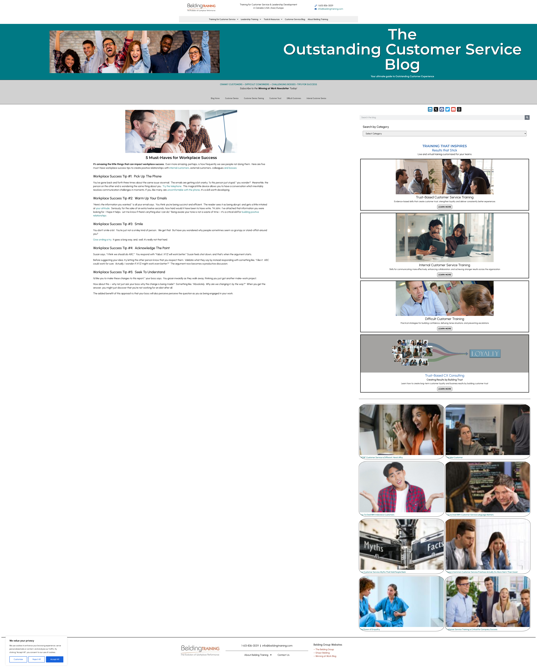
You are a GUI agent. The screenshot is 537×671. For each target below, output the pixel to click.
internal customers (179, 167)
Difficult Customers (294, 98)
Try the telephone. (172, 186)
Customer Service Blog (295, 19)
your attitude (103, 208)
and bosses (230, 167)
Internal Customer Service (316, 98)
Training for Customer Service (222, 19)
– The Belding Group (324, 649)
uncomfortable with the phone (183, 189)
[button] (430, 109)
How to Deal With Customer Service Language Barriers (470, 514)
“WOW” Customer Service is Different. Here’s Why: (381, 457)
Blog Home (215, 98)
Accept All (54, 659)
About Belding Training (318, 19)
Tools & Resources (272, 19)
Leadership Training (249, 19)
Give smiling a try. (102, 239)
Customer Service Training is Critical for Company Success (471, 629)
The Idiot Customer (454, 457)
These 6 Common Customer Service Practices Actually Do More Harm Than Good (481, 572)
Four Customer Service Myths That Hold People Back (383, 572)
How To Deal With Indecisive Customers (377, 514)
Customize (18, 659)
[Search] (527, 117)
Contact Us (283, 654)
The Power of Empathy (370, 629)
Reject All (37, 659)
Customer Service (231, 98)
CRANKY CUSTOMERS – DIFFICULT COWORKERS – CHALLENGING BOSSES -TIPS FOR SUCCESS (268, 84)
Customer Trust (275, 98)
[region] (36, 650)
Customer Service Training (254, 98)
